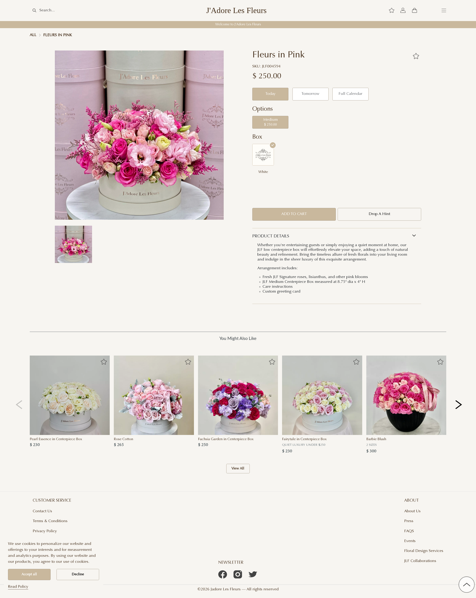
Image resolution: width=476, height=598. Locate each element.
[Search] (34, 10)
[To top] (467, 584)
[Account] (403, 11)
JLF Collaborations (420, 561)
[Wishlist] (391, 11)
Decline (78, 574)
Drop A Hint (379, 214)
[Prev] (19, 404)
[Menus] (443, 11)
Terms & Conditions (50, 521)
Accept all (29, 574)
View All (237, 468)
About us (412, 511)
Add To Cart (294, 214)
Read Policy (18, 587)
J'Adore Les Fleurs (236, 11)
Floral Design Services (423, 551)
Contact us (42, 511)
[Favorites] (416, 56)
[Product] (70, 395)
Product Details (270, 236)
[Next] (459, 404)
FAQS (409, 531)
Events (410, 541)
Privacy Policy (45, 531)
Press (408, 521)
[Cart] (414, 11)
